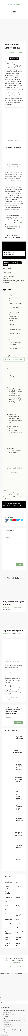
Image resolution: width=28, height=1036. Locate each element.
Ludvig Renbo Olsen (14, 962)
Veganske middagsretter (13, 631)
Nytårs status (9, 910)
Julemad (18, 897)
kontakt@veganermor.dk (12, 699)
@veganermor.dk (7, 505)
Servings (2, 998)
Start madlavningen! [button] (14, 359)
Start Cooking (4, 1035)
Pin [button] (15, 262)
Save (14, 519)
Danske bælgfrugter (10, 52)
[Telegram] (17, 520)
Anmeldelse (8, 882)
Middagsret (20, 52)
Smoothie (18, 924)
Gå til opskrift (14, 58)
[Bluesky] (19, 520)
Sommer (7, 928)
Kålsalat (18, 902)
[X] (22, 520)
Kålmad (7, 902)
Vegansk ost (19, 932)
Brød (17, 882)
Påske (6, 914)
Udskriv (7, 262)
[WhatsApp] (11, 520)
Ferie (17, 892)
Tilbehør (18, 928)
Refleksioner (8, 919)
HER (15, 219)
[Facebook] (6, 520)
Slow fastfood (9, 924)
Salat (17, 919)
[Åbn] (14, 12)
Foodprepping (9, 897)
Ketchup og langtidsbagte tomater (19, 779)
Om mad (17, 607)
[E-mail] (6, 522)
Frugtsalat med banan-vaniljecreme (19, 833)
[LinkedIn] (8, 520)
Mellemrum (8, 906)
